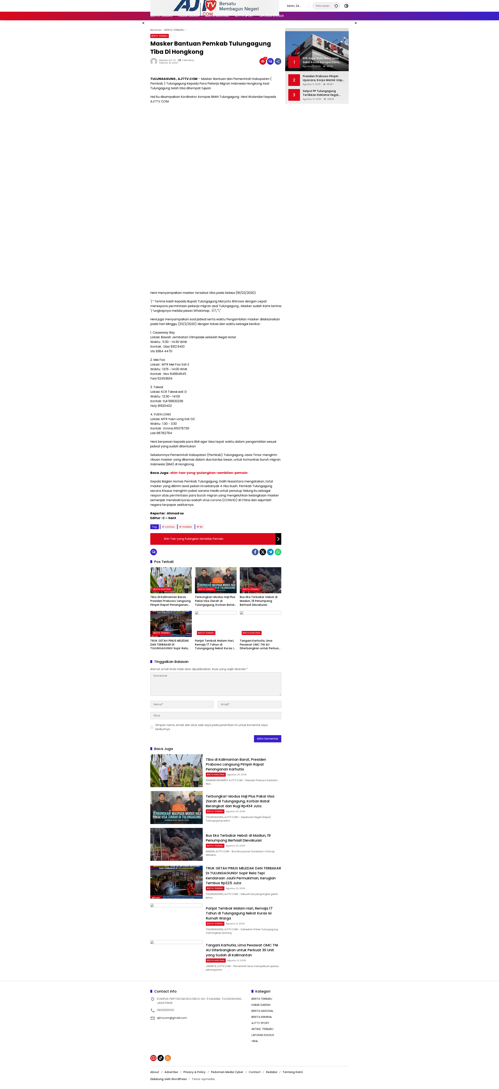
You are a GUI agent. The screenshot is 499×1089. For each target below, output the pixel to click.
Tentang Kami (293, 1072)
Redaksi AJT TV (167, 60)
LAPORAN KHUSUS (262, 1035)
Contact (255, 1072)
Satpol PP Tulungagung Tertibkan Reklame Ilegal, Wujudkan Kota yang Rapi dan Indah (321, 93)
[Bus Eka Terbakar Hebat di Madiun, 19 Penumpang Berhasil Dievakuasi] (260, 580)
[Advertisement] (215, 135)
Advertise (171, 1072)
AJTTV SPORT (260, 1023)
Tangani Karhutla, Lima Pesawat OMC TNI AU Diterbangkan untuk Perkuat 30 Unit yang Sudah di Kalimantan (260, 644)
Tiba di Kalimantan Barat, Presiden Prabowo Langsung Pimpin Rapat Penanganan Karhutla (170, 601)
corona (169, 527)
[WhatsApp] (278, 552)
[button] (336, 6)
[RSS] (168, 1058)
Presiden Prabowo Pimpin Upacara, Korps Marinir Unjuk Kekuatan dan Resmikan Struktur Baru (323, 78)
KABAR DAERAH (261, 1005)
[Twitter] (262, 552)
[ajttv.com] (214, 6)
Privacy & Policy (194, 1072)
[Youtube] (153, 1058)
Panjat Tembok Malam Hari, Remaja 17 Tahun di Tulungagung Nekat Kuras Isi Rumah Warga (215, 644)
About (154, 1072)
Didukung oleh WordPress (168, 1079)
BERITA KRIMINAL (261, 1017)
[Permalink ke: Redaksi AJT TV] (154, 61)
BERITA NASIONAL (162, 589)
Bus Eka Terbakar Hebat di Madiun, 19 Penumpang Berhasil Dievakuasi (258, 601)
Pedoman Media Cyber (227, 1072)
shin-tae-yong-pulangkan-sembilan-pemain (209, 473)
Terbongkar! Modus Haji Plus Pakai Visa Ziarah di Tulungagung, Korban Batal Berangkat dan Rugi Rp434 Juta (215, 601)
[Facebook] (255, 552)
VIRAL (254, 1041)
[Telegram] (270, 552)
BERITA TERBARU (159, 35)
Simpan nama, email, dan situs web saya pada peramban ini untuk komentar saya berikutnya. (211, 727)
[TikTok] (160, 1058)
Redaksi (271, 1072)
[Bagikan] (278, 61)
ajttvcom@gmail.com (172, 1018)
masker (187, 527)
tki (201, 527)
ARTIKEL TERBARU (262, 1029)
